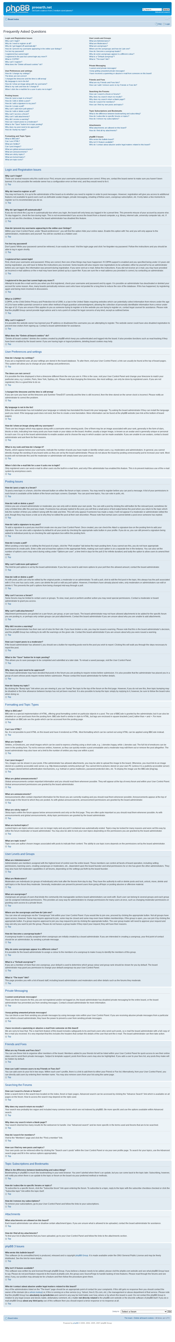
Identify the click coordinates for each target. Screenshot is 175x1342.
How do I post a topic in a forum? (18, 98)
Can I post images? (13, 146)
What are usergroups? (98, 46)
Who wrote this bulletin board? (101, 139)
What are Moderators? (98, 43)
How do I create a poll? (14, 106)
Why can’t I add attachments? (17, 116)
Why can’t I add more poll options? (19, 109)
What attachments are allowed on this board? (107, 128)
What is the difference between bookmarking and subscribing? (115, 114)
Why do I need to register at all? (18, 43)
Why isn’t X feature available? (101, 142)
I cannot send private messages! (102, 68)
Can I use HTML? (12, 141)
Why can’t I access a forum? (17, 114)
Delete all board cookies (144, 1318)
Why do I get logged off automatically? (20, 46)
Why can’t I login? (12, 41)
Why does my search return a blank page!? (107, 99)
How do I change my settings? (17, 73)
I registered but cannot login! (17, 54)
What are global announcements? (19, 149)
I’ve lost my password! (14, 51)
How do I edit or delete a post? (17, 101)
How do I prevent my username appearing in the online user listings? (33, 49)
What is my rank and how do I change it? (22, 86)
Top (9, 184)
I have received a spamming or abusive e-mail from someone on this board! (120, 73)
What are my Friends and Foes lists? (104, 82)
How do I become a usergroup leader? (105, 51)
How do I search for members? (102, 102)
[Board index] (18, 8)
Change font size (167, 18)
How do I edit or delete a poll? (17, 111)
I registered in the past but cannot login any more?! (26, 57)
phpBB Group (82, 1255)
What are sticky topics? (15, 154)
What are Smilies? (12, 144)
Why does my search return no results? (105, 97)
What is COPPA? (12, 59)
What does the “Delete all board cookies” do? (23, 64)
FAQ (160, 24)
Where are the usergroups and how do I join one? (109, 49)
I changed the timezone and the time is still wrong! (25, 79)
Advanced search (162, 12)
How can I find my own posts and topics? (106, 105)
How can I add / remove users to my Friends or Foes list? (113, 85)
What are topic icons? (14, 160)
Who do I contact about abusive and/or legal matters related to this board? (119, 145)
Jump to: (115, 1311)
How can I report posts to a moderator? (21, 122)
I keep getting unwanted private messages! (107, 71)
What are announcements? (16, 152)
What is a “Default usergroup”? (102, 57)
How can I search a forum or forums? (104, 94)
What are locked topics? (15, 157)
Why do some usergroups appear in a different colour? (111, 54)
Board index (13, 19)
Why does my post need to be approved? (22, 127)
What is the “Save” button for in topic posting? (24, 124)
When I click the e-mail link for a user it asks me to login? (28, 89)
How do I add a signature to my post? (20, 103)
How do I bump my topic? (15, 130)
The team (128, 1318)
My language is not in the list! (17, 81)
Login (167, 24)
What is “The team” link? (99, 59)
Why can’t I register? (13, 62)
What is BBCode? (12, 139)
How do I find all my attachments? (103, 130)
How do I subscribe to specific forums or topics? (109, 116)
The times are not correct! (16, 76)
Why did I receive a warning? (17, 119)
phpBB (76, 1323)
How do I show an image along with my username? (26, 84)
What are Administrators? (99, 41)
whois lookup (36, 1292)
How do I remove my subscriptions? (104, 119)
